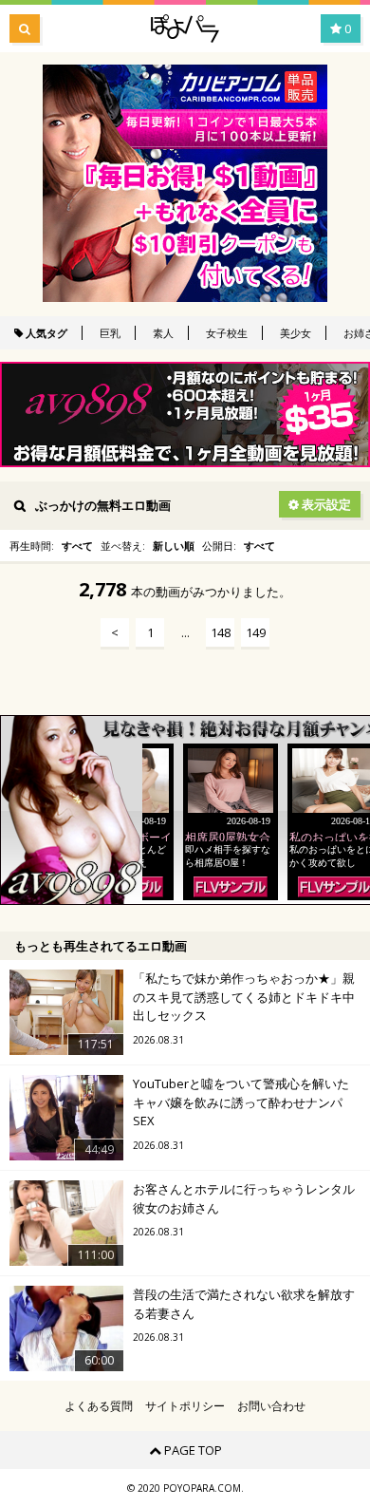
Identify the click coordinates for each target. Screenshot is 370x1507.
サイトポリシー (185, 1406)
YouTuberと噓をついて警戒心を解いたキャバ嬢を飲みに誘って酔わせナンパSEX (241, 1102)
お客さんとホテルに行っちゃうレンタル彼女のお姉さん (244, 1198)
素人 (163, 333)
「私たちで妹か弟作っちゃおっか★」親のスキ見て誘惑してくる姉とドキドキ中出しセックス (244, 997)
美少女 (295, 333)
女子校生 (227, 333)
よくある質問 (99, 1406)
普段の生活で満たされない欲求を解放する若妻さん (244, 1304)
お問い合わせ (271, 1406)
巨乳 (110, 333)
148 (221, 632)
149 (256, 632)
